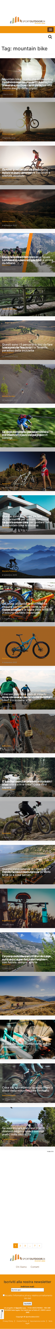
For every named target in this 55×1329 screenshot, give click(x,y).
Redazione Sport (9, 134)
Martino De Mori (8, 396)
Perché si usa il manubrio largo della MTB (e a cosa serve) (26, 873)
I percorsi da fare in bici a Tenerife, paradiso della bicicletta (25, 349)
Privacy (1, 1315)
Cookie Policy (21, 1321)
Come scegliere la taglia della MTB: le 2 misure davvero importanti (27, 611)
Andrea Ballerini (8, 221)
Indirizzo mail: (27, 1286)
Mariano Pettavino (9, 571)
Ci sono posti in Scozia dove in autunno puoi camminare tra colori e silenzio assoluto (26, 172)
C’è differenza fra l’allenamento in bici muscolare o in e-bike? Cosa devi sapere (27, 784)
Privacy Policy (8, 1321)
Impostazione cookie (27, 1273)
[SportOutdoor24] (27, 20)
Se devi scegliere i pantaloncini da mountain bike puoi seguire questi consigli (25, 435)
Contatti (35, 1266)
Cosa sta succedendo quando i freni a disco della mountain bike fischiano (27, 1089)
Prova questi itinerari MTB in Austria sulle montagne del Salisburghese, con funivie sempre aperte (26, 959)
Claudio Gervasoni (9, 309)
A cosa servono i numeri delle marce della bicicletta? (26, 1045)
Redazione (6, 484)
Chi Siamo (21, 1266)
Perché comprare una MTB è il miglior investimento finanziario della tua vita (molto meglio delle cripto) (27, 85)
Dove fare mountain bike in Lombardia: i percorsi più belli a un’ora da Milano (27, 260)
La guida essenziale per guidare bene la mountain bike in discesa (27, 523)
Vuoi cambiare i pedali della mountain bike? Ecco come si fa (27, 698)
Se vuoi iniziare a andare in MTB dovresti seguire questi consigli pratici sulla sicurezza (23, 1131)
